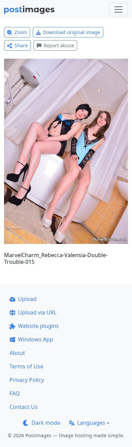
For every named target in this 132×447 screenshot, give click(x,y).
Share (21, 45)
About (17, 353)
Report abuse (59, 45)
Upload (27, 299)
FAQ (14, 393)
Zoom (21, 32)
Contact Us (23, 407)
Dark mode (45, 422)
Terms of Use (26, 366)
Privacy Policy (26, 380)
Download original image (71, 32)
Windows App (35, 339)
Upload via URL (37, 312)
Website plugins (38, 326)
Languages (91, 422)
